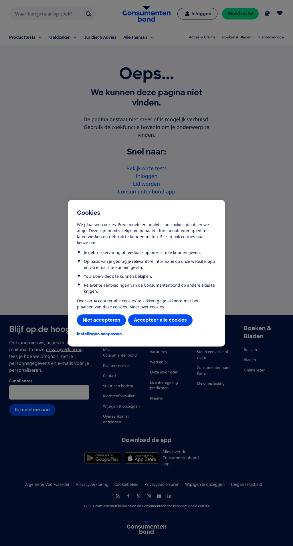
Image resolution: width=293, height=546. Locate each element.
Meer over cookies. (147, 307)
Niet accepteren (101, 320)
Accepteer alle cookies (160, 320)
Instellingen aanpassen (99, 333)
